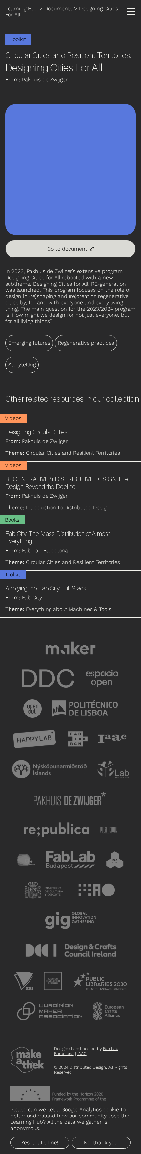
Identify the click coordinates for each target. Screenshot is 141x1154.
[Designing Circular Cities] (70, 437)
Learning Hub (21, 8)
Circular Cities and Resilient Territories (67, 55)
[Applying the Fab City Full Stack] (70, 594)
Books (12, 520)
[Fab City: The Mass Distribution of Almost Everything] (70, 543)
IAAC (82, 1053)
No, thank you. (101, 1143)
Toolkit (18, 39)
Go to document (70, 249)
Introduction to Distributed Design (68, 507)
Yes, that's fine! (39, 1143)
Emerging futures (29, 343)
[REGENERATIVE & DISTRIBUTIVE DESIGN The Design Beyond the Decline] (70, 489)
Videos (13, 418)
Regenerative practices (86, 343)
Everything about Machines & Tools (68, 609)
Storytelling (22, 365)
